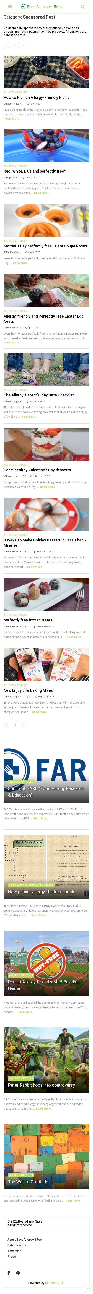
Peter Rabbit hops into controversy (41, 1085)
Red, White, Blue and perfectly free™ (35, 171)
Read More (12, 118)
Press (11, 1256)
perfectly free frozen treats (28, 620)
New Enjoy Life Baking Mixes (28, 690)
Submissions (16, 1245)
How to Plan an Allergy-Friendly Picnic (37, 97)
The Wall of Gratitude (28, 1181)
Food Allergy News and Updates (31, 885)
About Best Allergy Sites (24, 1239)
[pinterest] (18, 1273)
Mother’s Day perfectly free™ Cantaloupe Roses (45, 246)
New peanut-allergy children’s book (41, 891)
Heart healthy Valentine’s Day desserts (37, 470)
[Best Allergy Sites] (42, 7)
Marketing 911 (55, 1283)
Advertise (14, 1251)
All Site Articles (15, 92)
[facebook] (8, 1273)
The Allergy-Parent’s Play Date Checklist (39, 395)
